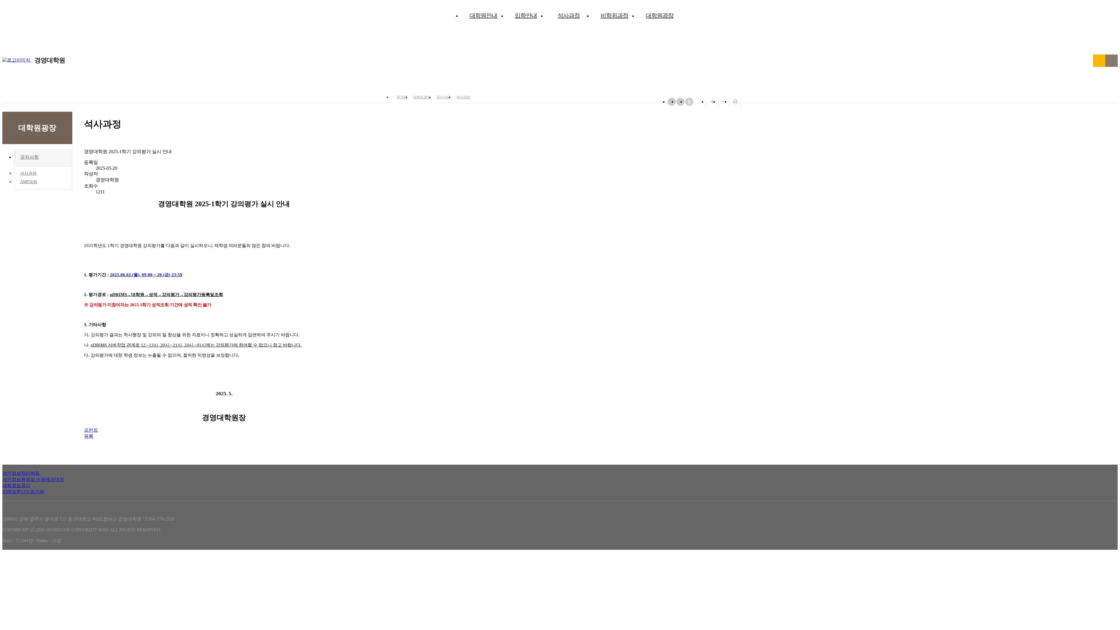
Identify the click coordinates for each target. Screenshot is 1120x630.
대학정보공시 (16, 485)
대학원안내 (483, 15)
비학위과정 (614, 15)
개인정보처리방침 (21, 473)
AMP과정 (28, 182)
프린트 (91, 430)
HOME (402, 97)
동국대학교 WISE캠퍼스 (1099, 61)
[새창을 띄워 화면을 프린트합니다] (735, 101)
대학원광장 (659, 15)
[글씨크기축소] (724, 101)
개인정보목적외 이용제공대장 (33, 479)
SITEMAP (1111, 61)
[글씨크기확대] (712, 101)
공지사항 (443, 97)
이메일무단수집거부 (23, 491)
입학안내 (526, 15)
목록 (88, 436)
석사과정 (569, 15)
